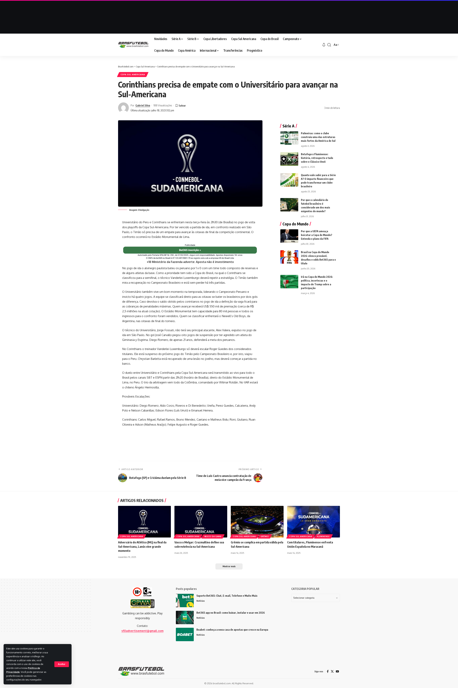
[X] (332, 671)
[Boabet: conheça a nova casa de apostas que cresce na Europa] (185, 634)
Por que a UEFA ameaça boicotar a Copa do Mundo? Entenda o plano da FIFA (316, 235)
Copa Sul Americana (133, 74)
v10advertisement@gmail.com (142, 631)
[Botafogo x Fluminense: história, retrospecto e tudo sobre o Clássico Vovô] (289, 159)
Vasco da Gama (212, 536)
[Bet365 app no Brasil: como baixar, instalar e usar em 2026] (185, 617)
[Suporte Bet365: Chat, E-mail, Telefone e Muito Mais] (185, 600)
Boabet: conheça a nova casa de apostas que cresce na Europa (232, 629)
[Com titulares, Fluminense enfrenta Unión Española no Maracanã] (313, 521)
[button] (61, 664)
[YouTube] (337, 671)
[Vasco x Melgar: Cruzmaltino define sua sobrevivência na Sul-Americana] (200, 521)
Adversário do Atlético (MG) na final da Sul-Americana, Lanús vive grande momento (142, 546)
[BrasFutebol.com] (133, 45)
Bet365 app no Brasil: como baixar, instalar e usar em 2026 (230, 612)
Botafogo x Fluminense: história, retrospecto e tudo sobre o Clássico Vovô (317, 158)
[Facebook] (328, 671)
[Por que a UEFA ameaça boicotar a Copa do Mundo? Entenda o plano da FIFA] (289, 236)
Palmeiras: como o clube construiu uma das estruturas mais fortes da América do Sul (318, 137)
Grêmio (265, 536)
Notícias (200, 600)
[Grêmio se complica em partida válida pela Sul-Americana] (257, 521)
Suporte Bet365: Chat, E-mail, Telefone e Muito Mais (226, 595)
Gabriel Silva (142, 105)
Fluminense (323, 536)
